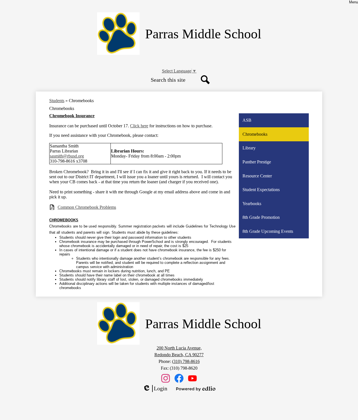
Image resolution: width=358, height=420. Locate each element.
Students (56, 100)
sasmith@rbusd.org (67, 156)
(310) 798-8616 (186, 361)
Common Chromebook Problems (87, 207)
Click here (139, 125)
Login (155, 388)
